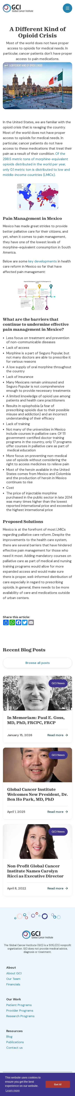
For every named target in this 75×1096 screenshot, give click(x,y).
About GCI (14, 973)
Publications (15, 1042)
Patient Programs (19, 1005)
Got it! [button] (58, 1084)
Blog (9, 1036)
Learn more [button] (13, 1090)
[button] (67, 8)
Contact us (14, 1048)
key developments (42, 261)
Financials (13, 984)
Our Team (13, 979)
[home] (18, 8)
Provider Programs (19, 1010)
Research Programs (20, 1016)
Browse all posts (37, 663)
